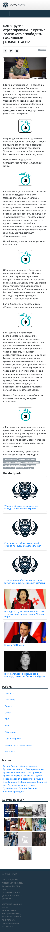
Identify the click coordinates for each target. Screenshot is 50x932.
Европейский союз (21, 772)
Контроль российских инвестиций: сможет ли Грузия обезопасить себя (22, 544)
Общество (10, 732)
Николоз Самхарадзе (24, 468)
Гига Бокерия (9, 468)
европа (31, 785)
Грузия (6, 766)
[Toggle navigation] (6, 13)
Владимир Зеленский (12, 462)
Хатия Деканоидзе (11, 465)
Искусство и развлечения (18, 745)
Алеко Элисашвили (28, 465)
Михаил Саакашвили (27, 459)
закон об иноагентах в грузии (27, 778)
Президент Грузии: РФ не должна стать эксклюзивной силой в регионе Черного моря (24, 614)
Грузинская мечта (17, 785)
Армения (7, 791)
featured (22, 782)
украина (33, 766)
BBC (7, 719)
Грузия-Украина (10, 459)
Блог (7, 725)
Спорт (8, 712)
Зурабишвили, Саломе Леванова (20, 788)
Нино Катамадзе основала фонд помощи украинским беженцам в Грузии (24, 675)
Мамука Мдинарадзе (31, 462)
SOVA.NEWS (11, 874)
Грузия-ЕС (28, 775)
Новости (42, 50)
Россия (15, 766)
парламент (16, 775)
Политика (10, 699)
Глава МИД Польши (14, 645)
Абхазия (31, 782)
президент (18, 791)
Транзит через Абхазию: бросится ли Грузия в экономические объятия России (24, 581)
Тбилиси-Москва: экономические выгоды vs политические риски (21, 507)
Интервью (10, 751)
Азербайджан (10, 782)
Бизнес (8, 706)
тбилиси (23, 766)
